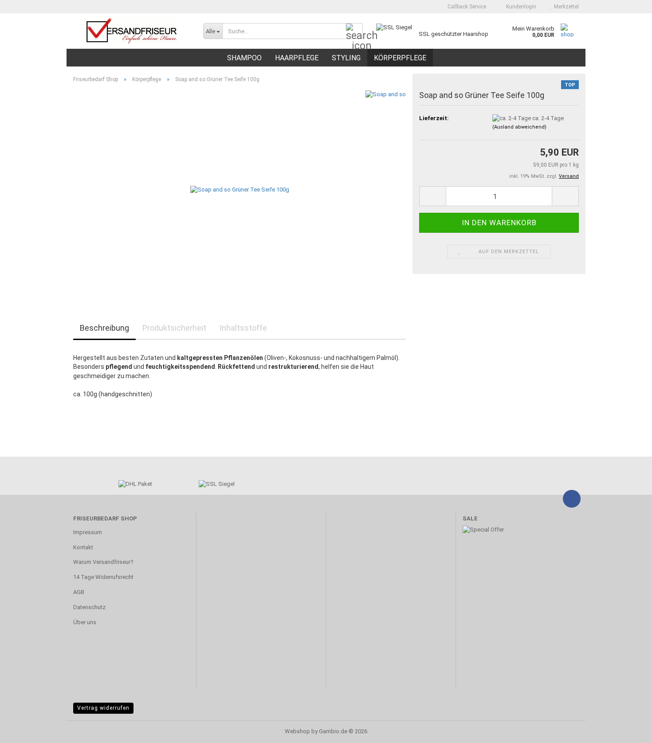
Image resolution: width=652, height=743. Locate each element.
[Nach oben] (627, 729)
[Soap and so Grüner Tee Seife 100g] (239, 189)
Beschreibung (104, 327)
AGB (78, 592)
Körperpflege (400, 58)
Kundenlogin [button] (519, 7)
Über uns (84, 622)
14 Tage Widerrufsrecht (103, 577)
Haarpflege (296, 58)
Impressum (87, 532)
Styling (346, 58)
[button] (432, 196)
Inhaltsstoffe (243, 327)
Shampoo (244, 58)
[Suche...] (354, 31)
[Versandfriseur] (131, 31)
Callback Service (466, 7)
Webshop (297, 731)
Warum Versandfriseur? (103, 562)
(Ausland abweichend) (519, 127)
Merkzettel (565, 7)
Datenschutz (89, 607)
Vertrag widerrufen (103, 708)
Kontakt (83, 547)
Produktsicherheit (174, 327)
